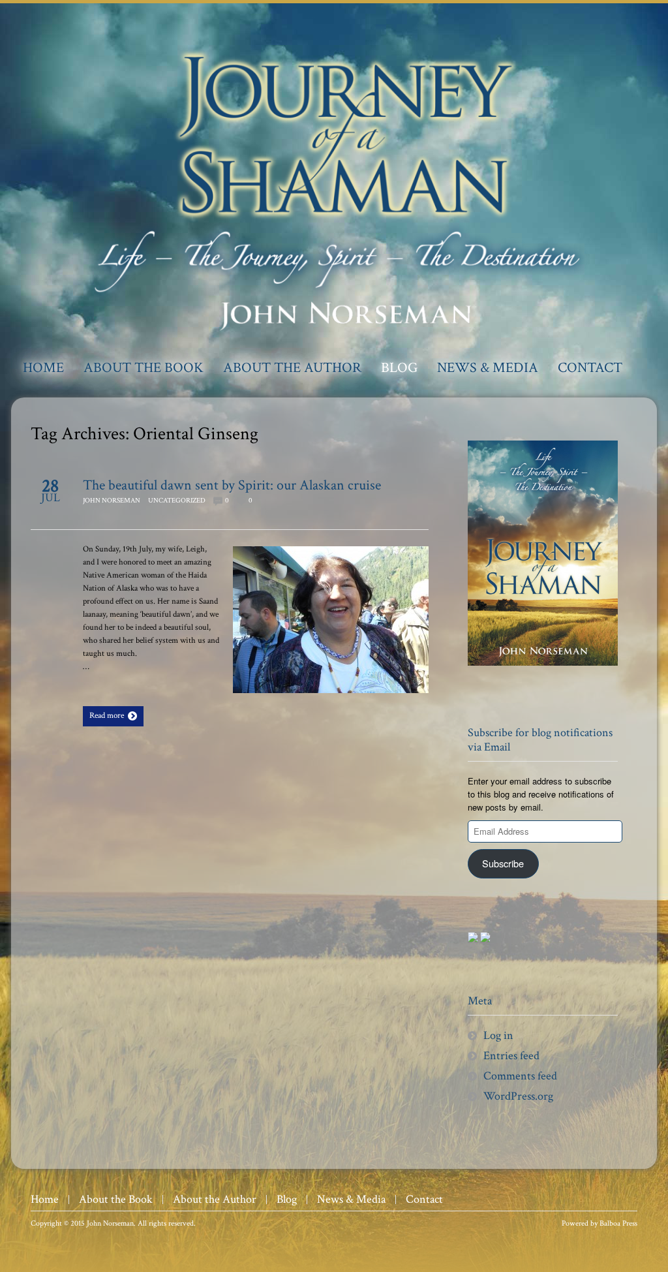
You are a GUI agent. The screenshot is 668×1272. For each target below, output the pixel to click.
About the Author (214, 1199)
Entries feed (511, 1055)
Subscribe (503, 863)
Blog (287, 1199)
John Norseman (111, 500)
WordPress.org (518, 1096)
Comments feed (520, 1075)
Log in (498, 1035)
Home (45, 1199)
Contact (424, 1199)
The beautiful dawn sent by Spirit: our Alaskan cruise (232, 485)
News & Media (351, 1199)
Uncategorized (176, 500)
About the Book (116, 1199)
